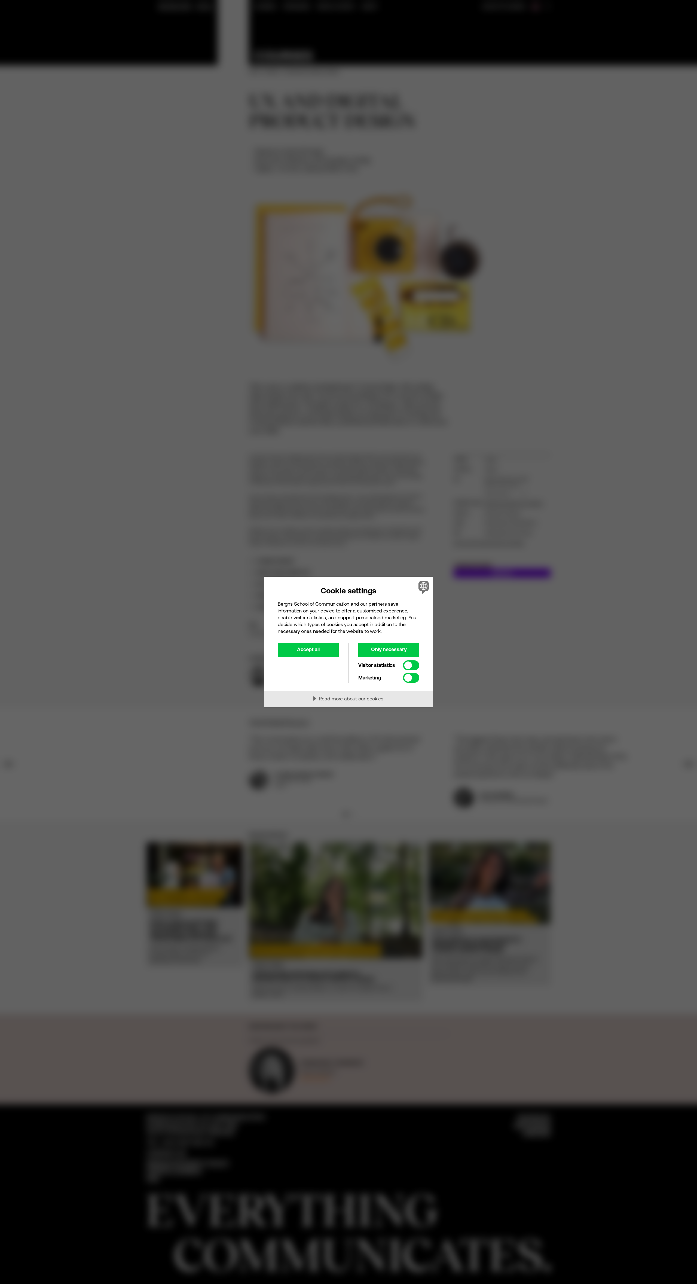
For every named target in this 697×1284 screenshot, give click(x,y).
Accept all (308, 649)
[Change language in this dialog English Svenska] (422, 587)
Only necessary (389, 649)
